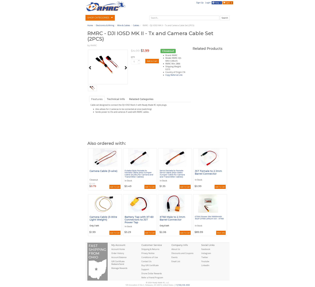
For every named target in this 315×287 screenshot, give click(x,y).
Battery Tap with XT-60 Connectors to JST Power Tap (139, 219)
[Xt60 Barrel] (175, 203)
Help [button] (217, 2)
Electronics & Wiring (105, 25)
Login (208, 2)
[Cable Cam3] (105, 157)
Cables (136, 25)
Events (174, 257)
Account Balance (118, 257)
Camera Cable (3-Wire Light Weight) (103, 218)
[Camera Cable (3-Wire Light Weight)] (105, 203)
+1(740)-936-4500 (182, 285)
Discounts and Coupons (182, 253)
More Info (221, 233)
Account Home (118, 249)
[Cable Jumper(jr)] (175, 157)
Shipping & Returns (150, 249)
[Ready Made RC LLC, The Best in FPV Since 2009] (106, 6)
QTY (133, 57)
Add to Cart (152, 61)
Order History (117, 253)
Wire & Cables (123, 25)
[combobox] (184, 18)
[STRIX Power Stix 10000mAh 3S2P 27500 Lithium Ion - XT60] (210, 203)
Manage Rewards (119, 268)
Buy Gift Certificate (150, 265)
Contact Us (146, 261)
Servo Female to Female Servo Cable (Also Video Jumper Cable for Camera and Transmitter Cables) (172, 173)
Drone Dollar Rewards (151, 273)
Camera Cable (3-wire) (103, 171)
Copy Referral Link (173, 75)
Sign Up (200, 2)
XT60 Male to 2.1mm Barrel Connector (172, 218)
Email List (175, 261)
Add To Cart (115, 187)
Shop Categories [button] (98, 17)
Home (90, 25)
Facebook (205, 249)
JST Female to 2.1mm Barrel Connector (208, 172)
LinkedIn (205, 265)
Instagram (206, 253)
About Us (175, 249)
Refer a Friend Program (152, 277)
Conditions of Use (149, 257)
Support (145, 269)
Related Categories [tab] (141, 99)
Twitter (204, 257)
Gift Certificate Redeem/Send (118, 263)
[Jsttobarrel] (210, 157)
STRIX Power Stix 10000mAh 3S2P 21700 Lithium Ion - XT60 (209, 217)
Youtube (205, 261)
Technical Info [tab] (116, 99)
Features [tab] (97, 99)
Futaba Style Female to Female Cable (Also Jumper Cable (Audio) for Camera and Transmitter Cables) (139, 173)
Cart (228, 2)
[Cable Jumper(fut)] (140, 157)
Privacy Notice (147, 253)
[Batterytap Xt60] (140, 203)
